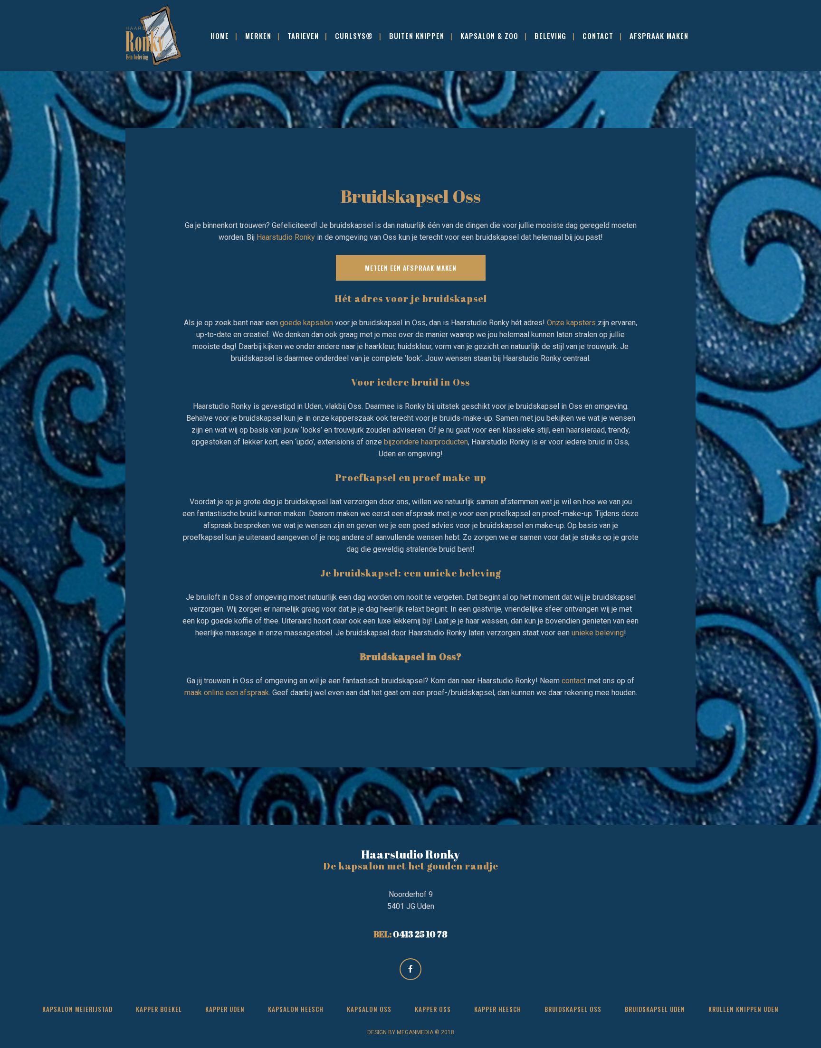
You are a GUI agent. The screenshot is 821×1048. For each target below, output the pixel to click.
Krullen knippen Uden (743, 1009)
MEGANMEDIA (415, 1032)
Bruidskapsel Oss (572, 1009)
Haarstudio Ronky (286, 237)
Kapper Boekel (159, 1009)
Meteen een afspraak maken (411, 268)
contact (574, 680)
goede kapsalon (306, 322)
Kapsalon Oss (369, 1009)
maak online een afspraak (226, 692)
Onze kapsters (571, 322)
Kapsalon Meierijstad (77, 1009)
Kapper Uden (225, 1009)
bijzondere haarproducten (426, 441)
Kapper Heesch (497, 1009)
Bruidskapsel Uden (655, 1009)
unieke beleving (598, 632)
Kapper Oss (433, 1009)
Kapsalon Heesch (296, 1009)
